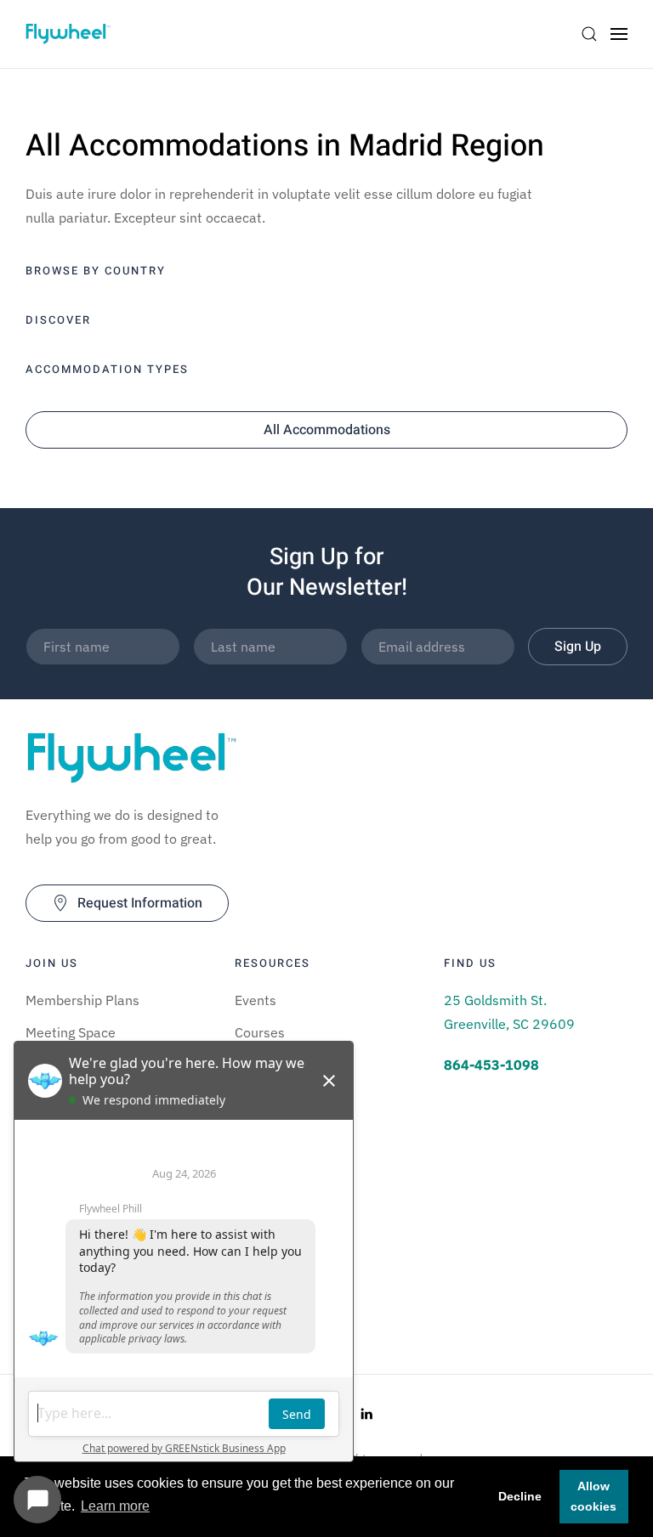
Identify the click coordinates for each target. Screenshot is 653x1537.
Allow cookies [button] (593, 1496)
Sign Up (577, 646)
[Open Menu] (618, 34)
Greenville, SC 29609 (509, 1023)
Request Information (139, 903)
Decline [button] (520, 1496)
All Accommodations (327, 430)
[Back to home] (68, 34)
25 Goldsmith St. (495, 1000)
